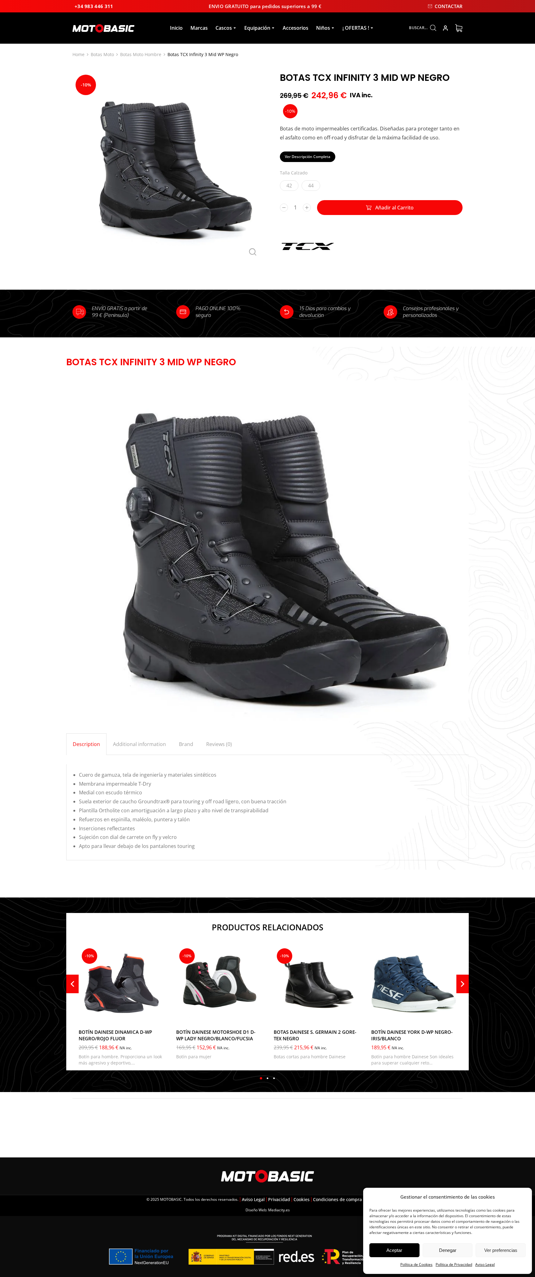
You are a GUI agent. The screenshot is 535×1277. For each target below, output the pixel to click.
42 (289, 185)
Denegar (447, 1250)
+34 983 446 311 (94, 6)
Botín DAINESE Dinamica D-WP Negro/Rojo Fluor (115, 1035)
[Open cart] (459, 28)
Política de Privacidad (454, 1264)
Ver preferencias (500, 1250)
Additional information (139, 744)
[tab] (86, 744)
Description (86, 744)
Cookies (302, 1199)
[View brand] (308, 260)
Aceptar (394, 1250)
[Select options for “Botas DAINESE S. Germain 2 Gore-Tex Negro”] (352, 1016)
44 (311, 185)
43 (295, 1015)
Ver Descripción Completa (307, 156)
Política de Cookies (416, 1264)
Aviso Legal (485, 1264)
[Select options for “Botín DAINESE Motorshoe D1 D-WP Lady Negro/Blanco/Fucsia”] (255, 1016)
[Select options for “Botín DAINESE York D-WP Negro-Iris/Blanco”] (450, 1016)
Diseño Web (256, 1210)
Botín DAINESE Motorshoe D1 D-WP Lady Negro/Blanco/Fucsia (215, 1035)
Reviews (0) (219, 744)
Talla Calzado (293, 173)
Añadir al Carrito (394, 207)
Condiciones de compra (337, 1199)
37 (185, 1015)
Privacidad (279, 1199)
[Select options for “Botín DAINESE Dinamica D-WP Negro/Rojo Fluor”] (157, 1016)
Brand (186, 744)
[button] (261, 1078)
